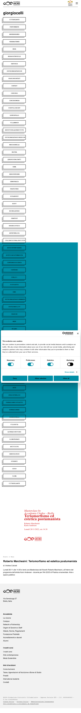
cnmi (14, 292)
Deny (15, 378)
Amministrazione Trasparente (42, 702)
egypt (14, 204)
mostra (14, 152)
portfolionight (14, 108)
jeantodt (14, 218)
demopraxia (14, 181)
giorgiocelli (14, 417)
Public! (14, 277)
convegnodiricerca (14, 262)
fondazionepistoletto (14, 402)
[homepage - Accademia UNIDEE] (11, 592)
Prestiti (5, 676)
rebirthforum (14, 174)
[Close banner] (78, 333)
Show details (69, 372)
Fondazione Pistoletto (11, 634)
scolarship (14, 196)
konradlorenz (14, 410)
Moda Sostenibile (9, 658)
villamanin (14, 123)
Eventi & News (8, 557)
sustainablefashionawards (15, 299)
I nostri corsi (7, 652)
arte (14, 388)
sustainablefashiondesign (15, 137)
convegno (14, 270)
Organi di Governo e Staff (12, 628)
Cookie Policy (8, 702)
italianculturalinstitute (15, 240)
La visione (7, 618)
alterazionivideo (14, 432)
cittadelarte (14, 20)
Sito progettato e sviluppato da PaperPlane (21, 704)
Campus (6, 621)
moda (14, 49)
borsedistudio (14, 226)
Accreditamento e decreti (12, 637)
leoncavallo (14, 115)
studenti (14, 461)
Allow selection (40, 378)
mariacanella (14, 145)
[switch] (31, 364)
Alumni (5, 641)
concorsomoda (14, 100)
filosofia (14, 424)
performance (14, 27)
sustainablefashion (14, 71)
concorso (14, 93)
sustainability (14, 307)
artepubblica (14, 233)
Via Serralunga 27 (10, 598)
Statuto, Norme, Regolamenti (14, 631)
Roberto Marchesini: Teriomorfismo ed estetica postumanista (40, 561)
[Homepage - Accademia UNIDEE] (11, 3)
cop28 (14, 469)
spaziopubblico (14, 395)
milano (14, 329)
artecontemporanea (14, 248)
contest (14, 86)
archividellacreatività (14, 130)
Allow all (66, 378)
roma (14, 167)
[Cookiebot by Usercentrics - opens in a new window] (64, 333)
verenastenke (14, 42)
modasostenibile (14, 56)
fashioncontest (14, 78)
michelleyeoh (14, 211)
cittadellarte (14, 483)
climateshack (14, 439)
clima (14, 476)
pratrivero (14, 189)
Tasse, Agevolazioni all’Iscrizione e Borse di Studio (22, 672)
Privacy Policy (22, 702)
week (14, 321)
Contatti (6, 682)
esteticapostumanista (14, 255)
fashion (14, 314)
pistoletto (14, 285)
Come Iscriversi (9, 669)
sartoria (14, 64)
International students (11, 679)
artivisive (14, 447)
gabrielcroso (14, 454)
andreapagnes (14, 34)
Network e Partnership (11, 624)
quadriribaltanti (14, 159)
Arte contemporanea (10, 655)
